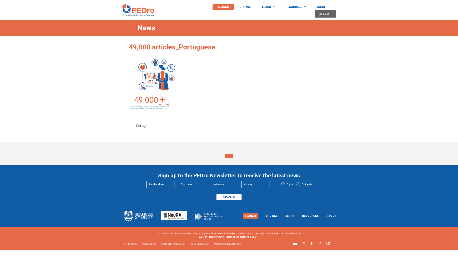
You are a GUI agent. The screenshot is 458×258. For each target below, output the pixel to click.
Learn (266, 7)
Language (324, 14)
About (322, 7)
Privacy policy (149, 244)
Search (223, 7)
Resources (294, 7)
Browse (245, 7)
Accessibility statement (173, 244)
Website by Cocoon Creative (228, 244)
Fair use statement (199, 244)
